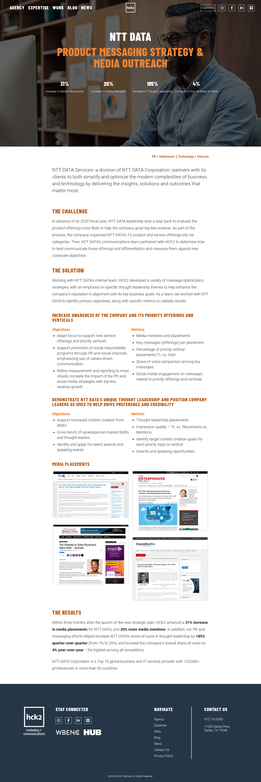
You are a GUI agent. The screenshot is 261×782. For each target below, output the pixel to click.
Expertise (38, 7)
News (86, 7)
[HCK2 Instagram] (222, 8)
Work (58, 7)
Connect (208, 8)
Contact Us (161, 750)
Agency (17, 7)
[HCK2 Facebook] (232, 8)
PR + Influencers (163, 156)
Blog (72, 7)
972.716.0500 (213, 719)
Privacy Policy (163, 756)
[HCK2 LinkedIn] (241, 8)
